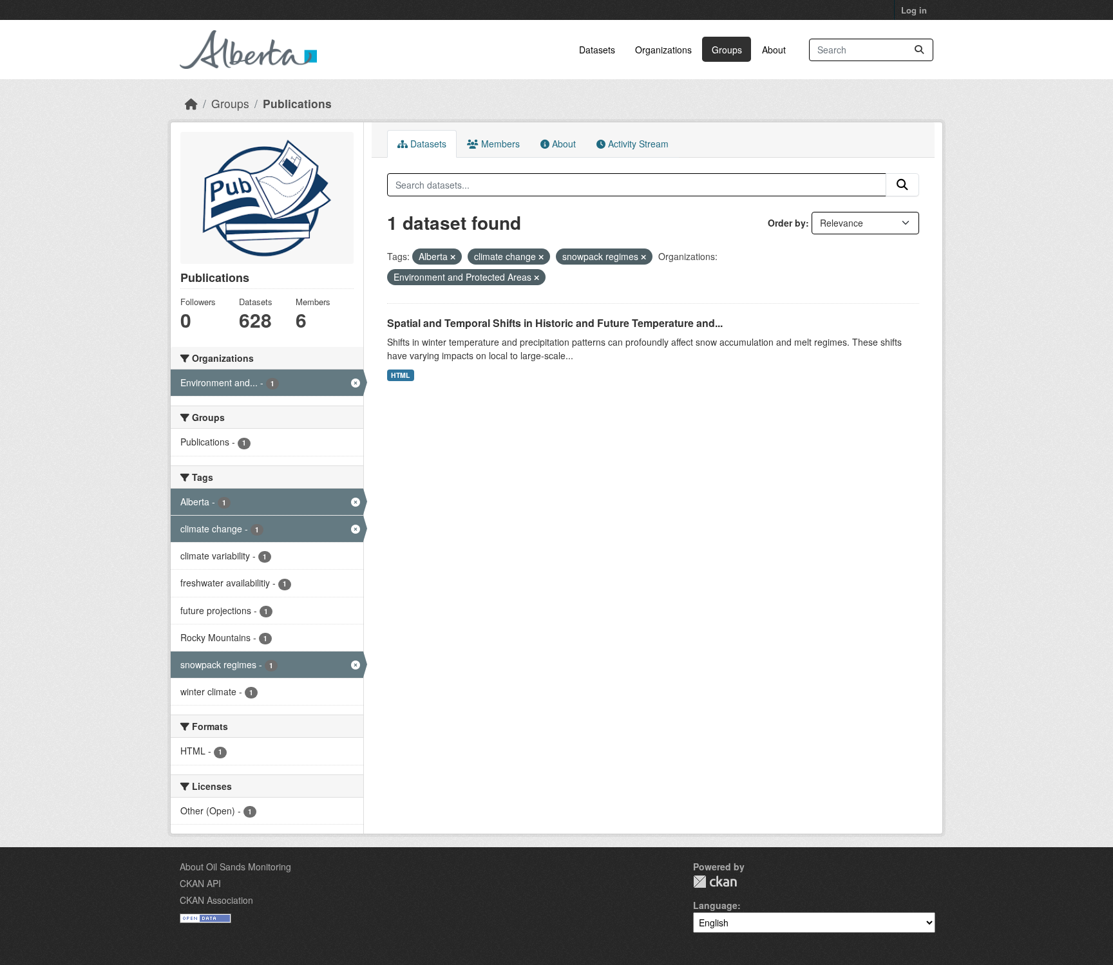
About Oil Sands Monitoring (235, 866)
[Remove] (452, 257)
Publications (297, 103)
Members (499, 143)
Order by (787, 222)
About (774, 49)
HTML (400, 375)
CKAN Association (216, 900)
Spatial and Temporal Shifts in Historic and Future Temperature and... (555, 322)
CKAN (715, 881)
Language (715, 905)
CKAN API (200, 883)
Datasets (597, 49)
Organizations (663, 49)
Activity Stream (637, 143)
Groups (727, 49)
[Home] (191, 103)
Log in (914, 10)
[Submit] (919, 50)
